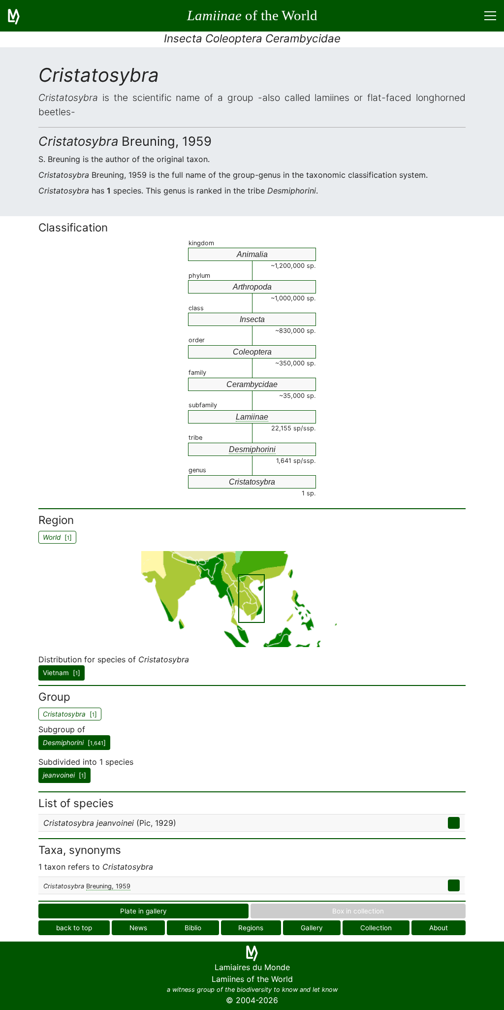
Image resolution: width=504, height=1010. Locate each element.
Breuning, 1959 (108, 886)
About (438, 928)
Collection (376, 928)
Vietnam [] (61, 673)
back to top (74, 928)
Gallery (312, 928)
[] (74, 743)
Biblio (193, 928)
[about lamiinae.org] (20, 16)
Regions (250, 928)
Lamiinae (252, 417)
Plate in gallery (143, 911)
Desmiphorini (252, 449)
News (138, 928)
